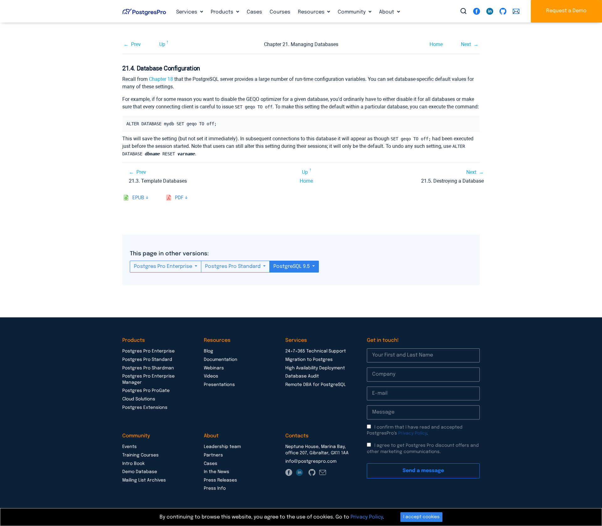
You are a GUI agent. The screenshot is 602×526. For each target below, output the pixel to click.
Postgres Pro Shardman (148, 368)
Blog (208, 351)
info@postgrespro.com (310, 461)
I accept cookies (421, 517)
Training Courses (140, 455)
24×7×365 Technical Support (315, 351)
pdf (179, 198)
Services (187, 12)
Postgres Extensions (144, 407)
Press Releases (220, 480)
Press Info (215, 488)
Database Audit (302, 376)
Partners (213, 455)
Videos (211, 376)
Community (352, 12)
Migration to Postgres (309, 359)
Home (436, 44)
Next (466, 44)
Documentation (220, 359)
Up (162, 44)
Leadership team (222, 447)
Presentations (219, 385)
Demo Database (139, 472)
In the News (216, 472)
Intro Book (133, 463)
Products (223, 12)
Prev (136, 44)
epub (138, 198)
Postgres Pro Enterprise (163, 266)
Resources (312, 12)
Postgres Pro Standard (233, 266)
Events (129, 447)
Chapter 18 (161, 79)
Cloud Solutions (138, 399)
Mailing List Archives (144, 480)
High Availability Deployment (315, 368)
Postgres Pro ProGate (146, 390)
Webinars (214, 368)
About (387, 12)
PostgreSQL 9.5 (292, 266)
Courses (280, 12)
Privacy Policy (412, 433)
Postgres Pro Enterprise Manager (148, 379)
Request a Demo (566, 10)
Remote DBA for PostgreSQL (315, 385)
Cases (254, 12)
